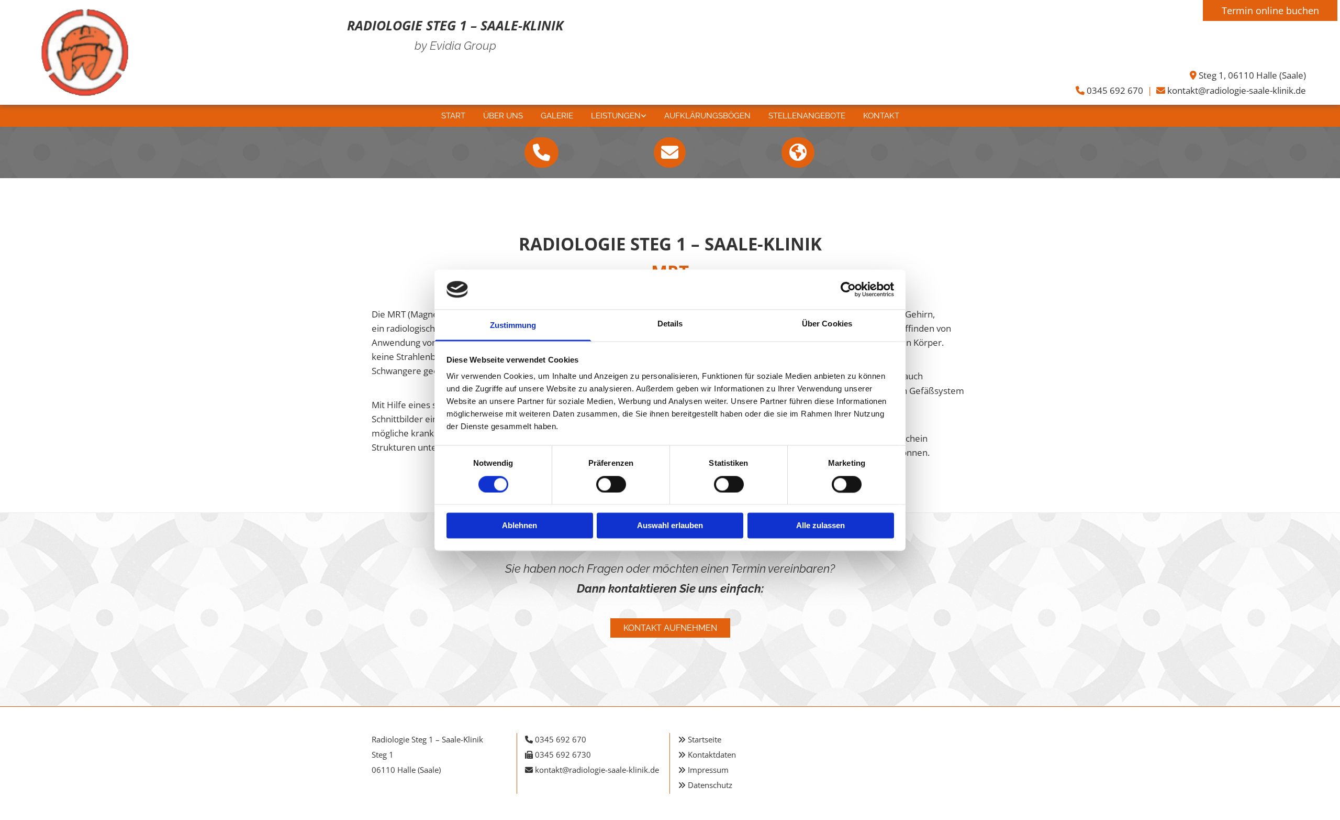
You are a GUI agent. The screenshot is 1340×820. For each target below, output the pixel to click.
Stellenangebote (806, 116)
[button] (541, 152)
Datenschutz (710, 785)
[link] (618, 116)
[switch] (611, 484)
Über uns (503, 116)
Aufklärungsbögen (707, 116)
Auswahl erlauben (670, 525)
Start (453, 116)
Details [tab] (670, 324)
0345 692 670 (1115, 90)
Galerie (557, 116)
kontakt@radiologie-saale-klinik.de (1236, 90)
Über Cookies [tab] (827, 324)
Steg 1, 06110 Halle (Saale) (1252, 75)
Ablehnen (519, 525)
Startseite (704, 739)
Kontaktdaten (712, 754)
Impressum (708, 769)
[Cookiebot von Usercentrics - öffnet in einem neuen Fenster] (848, 289)
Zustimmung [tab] (513, 325)
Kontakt (881, 116)
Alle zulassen (820, 525)
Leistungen (616, 116)
